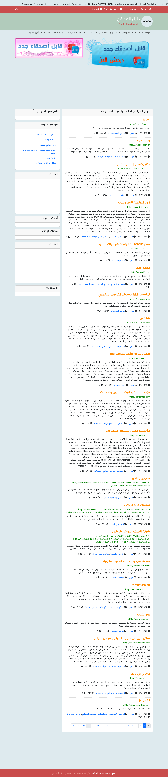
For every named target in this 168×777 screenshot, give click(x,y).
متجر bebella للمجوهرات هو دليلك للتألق (124, 244)
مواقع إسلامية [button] (143, 33)
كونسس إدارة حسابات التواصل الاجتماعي (124, 295)
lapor (146, 120)
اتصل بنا (96, 9)
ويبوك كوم (143, 140)
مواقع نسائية (118, 261)
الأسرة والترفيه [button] (75, 33)
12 (98, 726)
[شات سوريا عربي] (49, 48)
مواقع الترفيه (104, 157)
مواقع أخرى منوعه (116, 133)
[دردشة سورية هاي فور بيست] (119, 54)
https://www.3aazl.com (139, 359)
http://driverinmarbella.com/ (136, 643)
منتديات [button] (46, 33)
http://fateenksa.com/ (139, 436)
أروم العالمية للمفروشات (134, 203)
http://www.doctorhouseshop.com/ (133, 169)
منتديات (94, 347)
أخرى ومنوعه (119, 385)
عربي (132, 133)
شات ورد (144, 318)
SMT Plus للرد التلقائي (46, 163)
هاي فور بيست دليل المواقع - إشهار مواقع (70, 773)
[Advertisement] (84, 89)
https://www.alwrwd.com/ (138, 323)
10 (107, 726)
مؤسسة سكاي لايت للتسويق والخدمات (125, 392)
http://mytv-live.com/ (140, 678)
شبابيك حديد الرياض (137, 505)
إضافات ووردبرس (86, 284)
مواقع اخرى (103, 237)
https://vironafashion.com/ (137, 590)
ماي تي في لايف (140, 674)
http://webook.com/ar (139, 145)
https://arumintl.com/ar (138, 207)
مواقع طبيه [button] (59, 33)
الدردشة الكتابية (112, 9)
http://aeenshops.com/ (139, 619)
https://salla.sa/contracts (138, 566)
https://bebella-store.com (138, 249)
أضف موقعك (130, 9)
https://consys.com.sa (140, 299)
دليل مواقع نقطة (48, 145)
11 (102, 726)
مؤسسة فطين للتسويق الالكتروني (128, 431)
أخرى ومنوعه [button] (33, 33)
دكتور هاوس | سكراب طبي (133, 164)
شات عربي (51, 158)
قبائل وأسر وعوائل (100, 554)
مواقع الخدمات (117, 237)
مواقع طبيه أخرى (117, 195)
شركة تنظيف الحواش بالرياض (131, 532)
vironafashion (141, 585)
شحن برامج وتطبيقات (45, 135)
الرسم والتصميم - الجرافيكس (111, 714)
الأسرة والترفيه (118, 157)
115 (83, 726)
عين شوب (143, 615)
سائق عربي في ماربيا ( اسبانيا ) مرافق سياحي (122, 638)
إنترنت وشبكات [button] (93, 33)
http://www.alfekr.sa (140, 272)
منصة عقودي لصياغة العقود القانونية (126, 561)
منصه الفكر (143, 268)
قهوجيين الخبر (141, 478)
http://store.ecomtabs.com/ (136, 705)
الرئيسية (145, 9)
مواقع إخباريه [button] (127, 33)
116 (78, 726)
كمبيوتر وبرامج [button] (110, 33)
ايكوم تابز (144, 700)
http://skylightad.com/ (139, 397)
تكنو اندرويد (50, 140)
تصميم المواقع (117, 284)
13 (93, 726)
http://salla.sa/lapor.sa (140, 124)
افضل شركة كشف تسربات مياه (129, 354)
